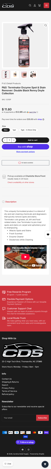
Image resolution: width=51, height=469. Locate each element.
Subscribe (42, 418)
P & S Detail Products (11, 83)
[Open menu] (46, 5)
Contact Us (7, 379)
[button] (25, 112)
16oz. (6, 130)
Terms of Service (9, 391)
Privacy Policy (8, 388)
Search (5, 385)
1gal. (14, 130)
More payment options (25, 152)
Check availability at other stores (21, 182)
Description (10, 201)
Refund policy (8, 394)
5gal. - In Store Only (28, 130)
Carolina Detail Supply (21, 454)
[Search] (30, 5)
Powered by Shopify (37, 454)
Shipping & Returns (10, 382)
